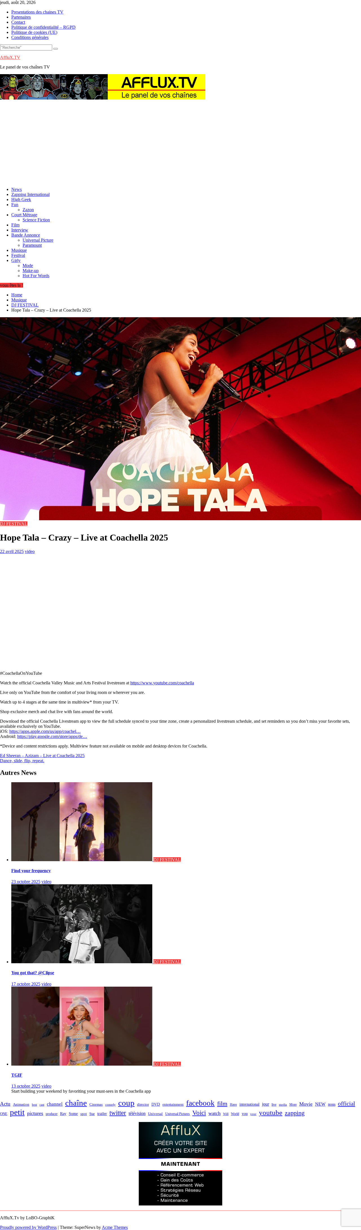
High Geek (21, 199)
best (34, 1104)
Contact (18, 22)
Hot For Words (36, 275)
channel (55, 1104)
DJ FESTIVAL (13, 523)
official (346, 1103)
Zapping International (30, 194)
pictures (35, 1113)
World (235, 1114)
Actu (5, 1104)
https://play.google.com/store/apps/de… (52, 736)
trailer (102, 1113)
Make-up (31, 270)
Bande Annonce (25, 235)
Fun (14, 204)
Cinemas (96, 1104)
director (143, 1104)
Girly (16, 260)
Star (92, 1114)
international (249, 1104)
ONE (3, 1114)
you (245, 1114)
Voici (199, 1112)
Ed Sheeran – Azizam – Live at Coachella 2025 (42, 755)
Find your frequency (31, 870)
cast (41, 1104)
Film (15, 224)
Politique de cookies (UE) (34, 32)
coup (126, 1102)
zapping (295, 1113)
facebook (200, 1103)
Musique (19, 250)
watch (214, 1113)
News (16, 189)
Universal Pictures (177, 1114)
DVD (155, 1104)
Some (73, 1113)
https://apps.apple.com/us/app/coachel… (45, 731)
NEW (320, 1104)
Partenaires (21, 17)
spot (83, 1114)
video (30, 551)
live (274, 1104)
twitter (117, 1112)
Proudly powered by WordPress (28, 1227)
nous (331, 1104)
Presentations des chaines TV (37, 12)
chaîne (76, 1102)
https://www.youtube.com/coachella (162, 682)
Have (233, 1104)
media (283, 1104)
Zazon (28, 209)
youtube (270, 1112)
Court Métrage (24, 214)
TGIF (16, 1075)
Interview (19, 230)
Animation (21, 1104)
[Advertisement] (180, 142)
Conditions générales (30, 37)
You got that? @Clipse (32, 972)
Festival (18, 255)
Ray (63, 1113)
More (293, 1104)
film (222, 1103)
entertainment (173, 1104)
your (253, 1114)
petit (17, 1112)
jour (265, 1104)
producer (52, 1114)
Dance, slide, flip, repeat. (22, 760)
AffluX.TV (10, 57)
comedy (110, 1104)
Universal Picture (38, 240)
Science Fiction (36, 219)
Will (225, 1114)
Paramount (32, 245)
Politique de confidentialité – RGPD (43, 27)
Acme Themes (115, 1227)
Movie (305, 1104)
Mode (28, 265)
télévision (137, 1113)
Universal (155, 1114)
